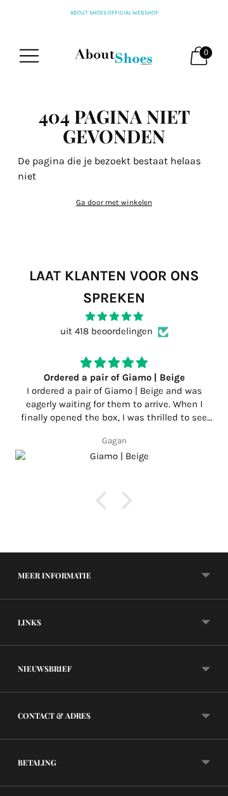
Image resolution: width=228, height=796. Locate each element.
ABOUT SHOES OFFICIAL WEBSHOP (114, 13)
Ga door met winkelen (114, 202)
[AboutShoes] (114, 55)
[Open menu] (29, 56)
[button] (104, 500)
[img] (114, 316)
